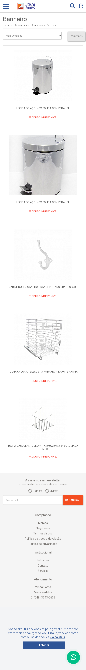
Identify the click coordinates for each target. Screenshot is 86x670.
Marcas (43, 523)
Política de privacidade (43, 543)
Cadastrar (72, 499)
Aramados (37, 25)
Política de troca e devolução (43, 538)
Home (6, 25)
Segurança (43, 528)
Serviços (43, 570)
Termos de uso (42, 533)
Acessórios (21, 25)
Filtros (78, 36)
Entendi (44, 645)
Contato (43, 565)
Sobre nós (43, 560)
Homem (37, 490)
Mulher (53, 490)
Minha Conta (43, 587)
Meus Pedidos (43, 592)
